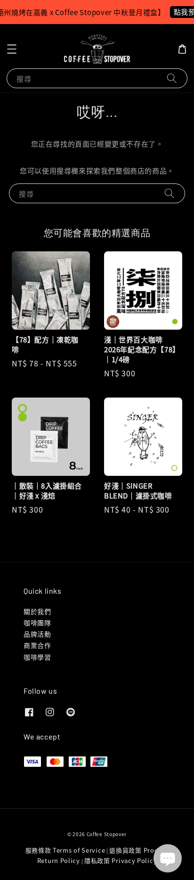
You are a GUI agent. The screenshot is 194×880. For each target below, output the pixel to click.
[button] (11, 49)
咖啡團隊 (37, 622)
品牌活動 (37, 634)
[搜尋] (172, 78)
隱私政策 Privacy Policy (120, 860)
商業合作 (37, 645)
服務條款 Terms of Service (65, 850)
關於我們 (37, 611)
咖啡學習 (37, 657)
